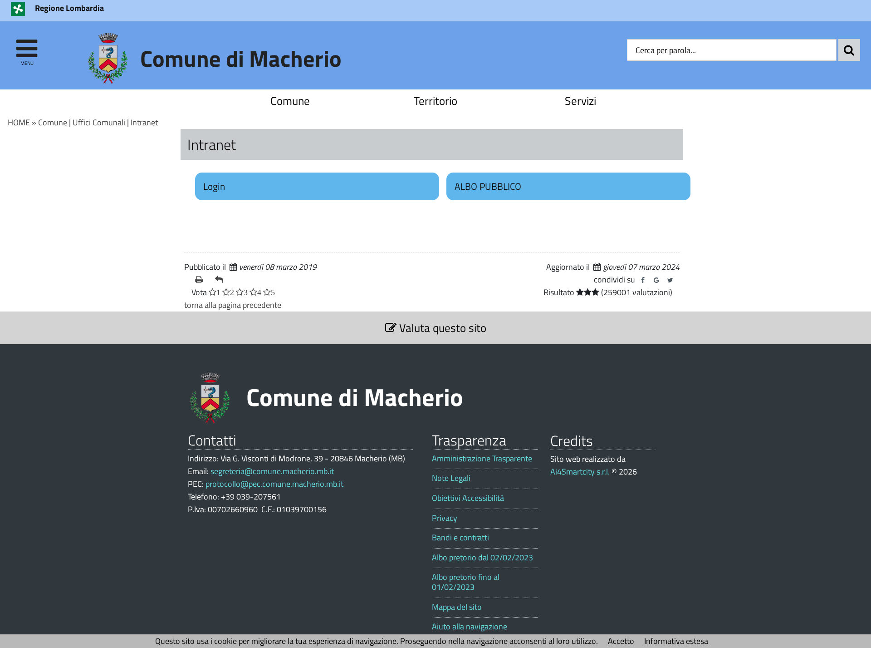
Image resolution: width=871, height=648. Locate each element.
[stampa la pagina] (201, 279)
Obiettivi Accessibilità (468, 498)
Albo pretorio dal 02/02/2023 (482, 558)
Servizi (580, 100)
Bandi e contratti (460, 538)
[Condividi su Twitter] (670, 280)
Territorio (435, 100)
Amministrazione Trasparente (482, 459)
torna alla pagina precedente (232, 305)
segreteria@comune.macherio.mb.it (272, 471)
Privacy (444, 518)
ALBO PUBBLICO (488, 186)
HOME (19, 122)
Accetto (621, 641)
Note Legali (451, 478)
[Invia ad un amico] (221, 279)
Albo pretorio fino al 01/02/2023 (465, 582)
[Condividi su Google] (656, 280)
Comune (290, 100)
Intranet (144, 122)
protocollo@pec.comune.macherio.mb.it (274, 484)
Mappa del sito (457, 607)
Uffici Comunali (99, 122)
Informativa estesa (676, 641)
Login (214, 186)
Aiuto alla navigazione (469, 627)
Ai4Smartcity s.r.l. (580, 471)
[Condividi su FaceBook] (643, 280)
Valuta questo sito (441, 327)
